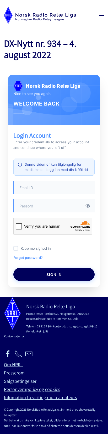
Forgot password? (28, 257)
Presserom (14, 373)
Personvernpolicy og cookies (32, 389)
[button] (101, 15)
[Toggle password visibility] (88, 206)
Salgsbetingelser (20, 381)
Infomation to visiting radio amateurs (40, 397)
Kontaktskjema (14, 336)
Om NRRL (13, 365)
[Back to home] (40, 15)
